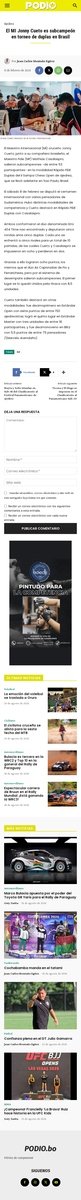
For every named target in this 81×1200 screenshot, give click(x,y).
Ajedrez (9, 23)
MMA (7, 1104)
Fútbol (8, 1033)
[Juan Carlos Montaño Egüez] (8, 61)
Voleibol (9, 689)
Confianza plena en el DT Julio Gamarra (38, 1038)
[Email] (68, 70)
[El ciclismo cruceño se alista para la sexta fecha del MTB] (62, 731)
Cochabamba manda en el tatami (33, 968)
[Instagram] (35, 1182)
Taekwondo (11, 962)
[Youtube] (56, 1182)
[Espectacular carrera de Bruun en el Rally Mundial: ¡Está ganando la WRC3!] (62, 794)
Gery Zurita (11, 903)
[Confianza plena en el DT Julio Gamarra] (40, 1005)
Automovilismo (14, 751)
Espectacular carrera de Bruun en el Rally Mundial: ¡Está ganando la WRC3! (23, 794)
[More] (63, 372)
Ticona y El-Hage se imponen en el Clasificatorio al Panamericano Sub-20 (63, 393)
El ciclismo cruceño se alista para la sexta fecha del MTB (22, 729)
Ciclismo (9, 720)
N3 (18, 352)
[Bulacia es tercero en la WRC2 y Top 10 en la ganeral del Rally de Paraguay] (62, 762)
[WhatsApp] (58, 70)
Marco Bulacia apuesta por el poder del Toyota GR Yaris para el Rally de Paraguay (40, 895)
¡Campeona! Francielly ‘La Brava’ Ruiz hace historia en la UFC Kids (36, 1111)
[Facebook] (39, 70)
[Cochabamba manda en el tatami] (40, 935)
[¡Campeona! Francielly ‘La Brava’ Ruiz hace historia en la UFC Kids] (40, 1076)
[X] (49, 70)
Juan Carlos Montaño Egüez (35, 61)
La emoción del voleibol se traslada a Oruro (23, 696)
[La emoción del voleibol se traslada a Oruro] (62, 700)
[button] (7, 5)
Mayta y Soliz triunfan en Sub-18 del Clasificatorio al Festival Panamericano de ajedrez (21, 393)
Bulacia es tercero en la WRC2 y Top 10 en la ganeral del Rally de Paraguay (23, 762)
